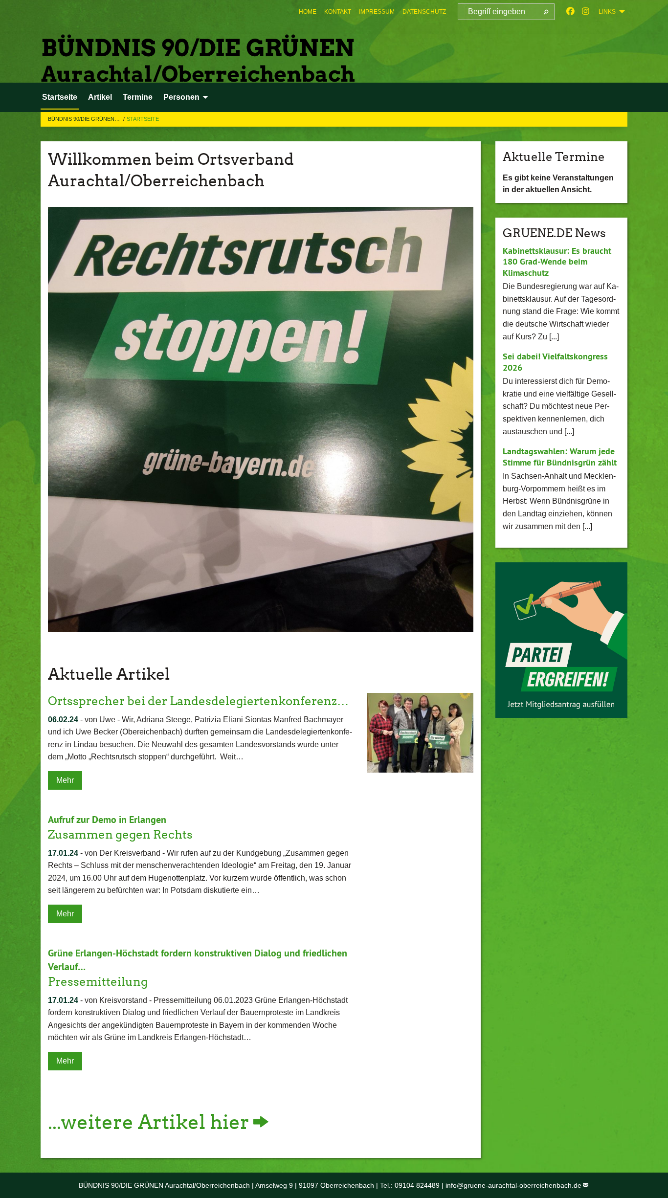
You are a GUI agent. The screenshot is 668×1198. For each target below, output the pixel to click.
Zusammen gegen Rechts (120, 834)
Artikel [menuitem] (100, 97)
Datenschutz (424, 11)
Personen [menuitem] (181, 97)
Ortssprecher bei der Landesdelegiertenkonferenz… (198, 701)
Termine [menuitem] (138, 97)
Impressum (377, 11)
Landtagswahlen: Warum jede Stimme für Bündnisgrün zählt (560, 456)
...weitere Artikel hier (148, 1122)
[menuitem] (307, 11)
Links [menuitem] (607, 11)
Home (307, 11)
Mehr (65, 780)
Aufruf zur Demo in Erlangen (107, 819)
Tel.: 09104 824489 (410, 1185)
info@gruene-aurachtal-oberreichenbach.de (513, 1185)
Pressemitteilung (98, 982)
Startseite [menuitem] (59, 97)
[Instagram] (585, 11)
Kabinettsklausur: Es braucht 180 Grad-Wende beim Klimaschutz (557, 261)
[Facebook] (570, 11)
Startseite (143, 119)
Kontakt (337, 11)
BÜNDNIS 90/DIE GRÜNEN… (84, 119)
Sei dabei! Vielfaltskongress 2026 (555, 362)
